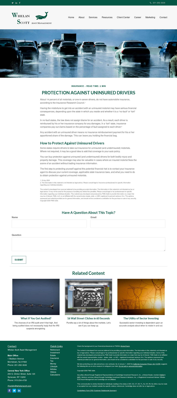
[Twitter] (13, 2)
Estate (53, 355)
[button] (81, 17)
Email (93, 217)
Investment (55, 352)
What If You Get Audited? (36, 318)
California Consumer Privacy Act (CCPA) (147, 364)
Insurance (54, 358)
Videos (53, 371)
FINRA (161, 375)
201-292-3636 (159, 2)
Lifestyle (53, 366)
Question (16, 234)
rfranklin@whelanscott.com (19, 385)
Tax (51, 360)
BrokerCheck (125, 346)
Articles (53, 369)
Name (15, 217)
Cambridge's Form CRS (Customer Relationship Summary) (97, 390)
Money (53, 363)
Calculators (55, 374)
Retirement (55, 349)
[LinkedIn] (16, 2)
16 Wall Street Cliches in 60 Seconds (88, 318)
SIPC (79, 377)
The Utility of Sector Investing (141, 318)
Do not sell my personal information (130, 366)
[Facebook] (19, 2)
